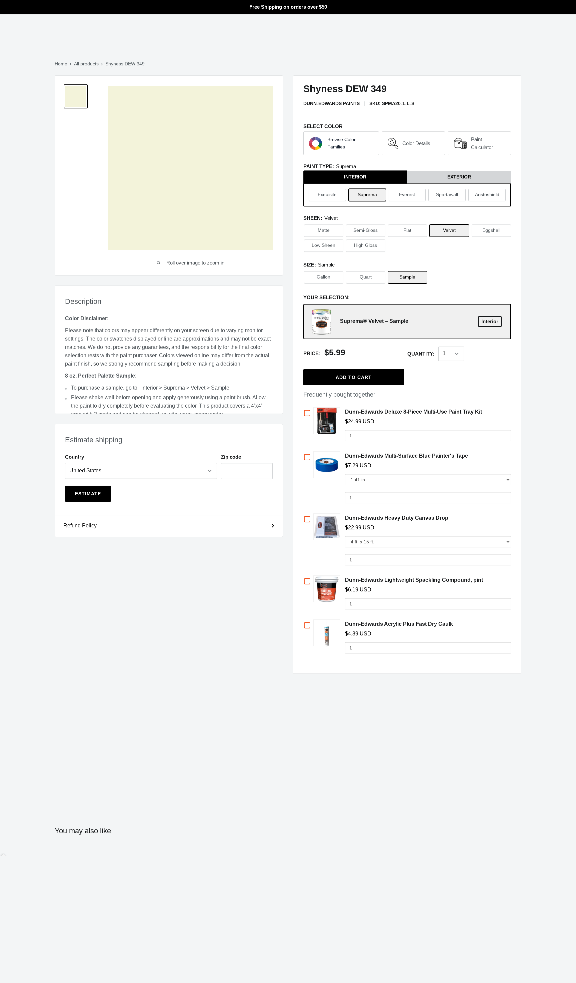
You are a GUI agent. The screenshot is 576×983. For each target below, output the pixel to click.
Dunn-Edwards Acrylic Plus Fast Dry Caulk (399, 624)
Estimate (88, 493)
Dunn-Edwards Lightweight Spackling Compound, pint (414, 580)
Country (74, 457)
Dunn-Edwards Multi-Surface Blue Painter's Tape (406, 456)
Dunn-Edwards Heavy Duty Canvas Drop (396, 518)
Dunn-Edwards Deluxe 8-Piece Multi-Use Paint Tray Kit (413, 412)
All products (86, 63)
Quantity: (420, 354)
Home (61, 63)
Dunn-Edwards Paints (331, 103)
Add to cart (354, 377)
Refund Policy (80, 525)
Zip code (231, 457)
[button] (341, 143)
